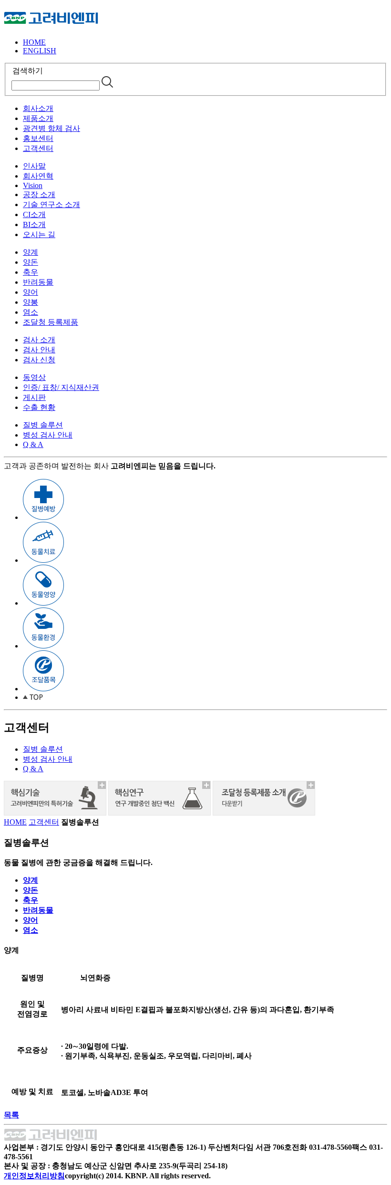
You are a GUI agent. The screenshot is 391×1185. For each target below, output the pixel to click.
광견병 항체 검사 (51, 128)
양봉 (30, 302)
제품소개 (38, 118)
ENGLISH (39, 51)
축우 (30, 272)
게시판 (34, 397)
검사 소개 (39, 340)
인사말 (34, 166)
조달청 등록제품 (50, 322)
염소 (30, 312)
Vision (32, 185)
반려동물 (38, 282)
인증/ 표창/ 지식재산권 (61, 387)
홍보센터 (38, 138)
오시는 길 (39, 234)
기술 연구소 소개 (51, 204)
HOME (34, 42)
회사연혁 (38, 176)
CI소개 (34, 214)
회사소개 (38, 108)
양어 (30, 292)
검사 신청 (39, 360)
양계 (30, 252)
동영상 (34, 377)
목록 (11, 1115)
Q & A (33, 444)
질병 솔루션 (43, 425)
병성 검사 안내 (47, 435)
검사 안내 (39, 350)
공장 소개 (39, 194)
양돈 (30, 262)
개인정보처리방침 (34, 1176)
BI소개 (34, 224)
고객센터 (38, 148)
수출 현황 (39, 407)
